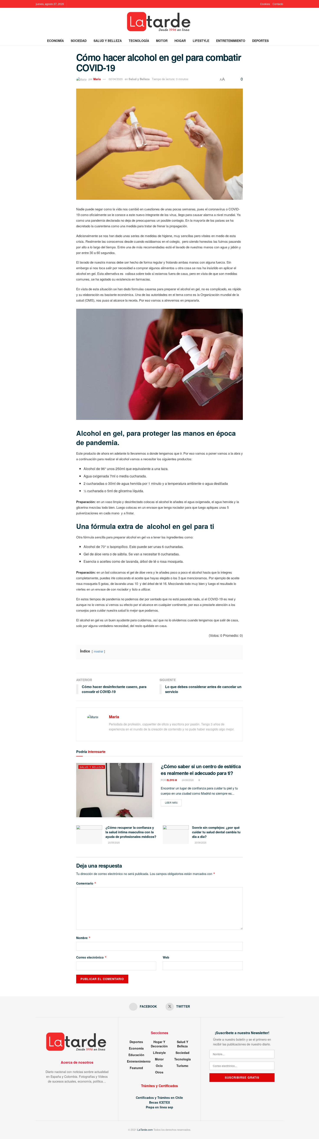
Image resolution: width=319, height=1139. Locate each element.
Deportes (260, 40)
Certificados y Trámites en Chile (159, 1097)
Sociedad (79, 40)
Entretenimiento (230, 40)
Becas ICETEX (159, 1102)
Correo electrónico (91, 957)
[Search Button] (281, 40)
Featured (136, 1068)
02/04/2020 (116, 79)
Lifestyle (201, 40)
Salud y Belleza (108, 40)
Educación (136, 1055)
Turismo (182, 1065)
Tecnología (139, 40)
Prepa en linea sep (159, 1107)
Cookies (265, 4)
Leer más (173, 802)
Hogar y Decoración (159, 1044)
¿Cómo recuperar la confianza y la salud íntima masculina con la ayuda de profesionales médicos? (130, 832)
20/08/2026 (113, 842)
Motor (162, 40)
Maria (97, 79)
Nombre (83, 938)
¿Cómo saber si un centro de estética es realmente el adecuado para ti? (201, 769)
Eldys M (172, 780)
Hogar (180, 40)
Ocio (159, 1065)
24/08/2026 (187, 780)
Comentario (86, 883)
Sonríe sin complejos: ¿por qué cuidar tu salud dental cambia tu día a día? (216, 832)
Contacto (278, 4)
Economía (55, 40)
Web (166, 957)
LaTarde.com (145, 1129)
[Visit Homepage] (159, 22)
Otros (159, 1072)
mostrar (98, 651)
